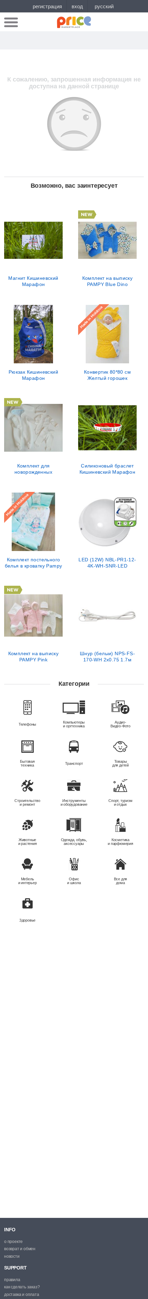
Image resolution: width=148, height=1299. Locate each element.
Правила (12, 1279)
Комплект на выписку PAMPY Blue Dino (107, 281)
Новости (12, 1256)
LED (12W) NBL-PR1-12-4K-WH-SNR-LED (107, 563)
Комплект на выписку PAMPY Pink (33, 656)
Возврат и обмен (19, 1248)
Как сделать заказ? (22, 1287)
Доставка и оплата (21, 1294)
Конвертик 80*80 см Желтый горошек (107, 375)
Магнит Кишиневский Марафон (33, 281)
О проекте (13, 1241)
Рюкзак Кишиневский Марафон (33, 375)
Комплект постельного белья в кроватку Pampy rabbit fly (33, 563)
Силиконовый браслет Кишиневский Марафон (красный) (108, 469)
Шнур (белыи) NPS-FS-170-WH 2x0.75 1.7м (107, 656)
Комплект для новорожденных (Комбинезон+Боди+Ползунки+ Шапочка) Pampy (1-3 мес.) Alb (33, 469)
